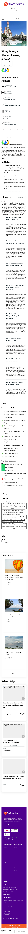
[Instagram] (8, 838)
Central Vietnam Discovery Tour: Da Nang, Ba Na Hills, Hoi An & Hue (13, 705)
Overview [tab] (5, 130)
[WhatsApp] (3, 466)
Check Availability (22, 931)
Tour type (7, 103)
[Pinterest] (12, 838)
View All (14, 673)
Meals (6, 110)
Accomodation (8, 91)
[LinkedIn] (16, 838)
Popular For (7, 122)
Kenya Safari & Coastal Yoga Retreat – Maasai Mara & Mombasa (14, 577)
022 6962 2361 (6, 914)
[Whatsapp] (2, 70)
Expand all (20, 197)
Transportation (8, 85)
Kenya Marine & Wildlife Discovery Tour (13, 616)
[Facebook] (5, 70)
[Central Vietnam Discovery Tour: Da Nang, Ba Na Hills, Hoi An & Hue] (14, 693)
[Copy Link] (8, 70)
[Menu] (12, 14)
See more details (13, 709)
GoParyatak (12, 8)
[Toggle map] (23, 698)
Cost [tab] (18, 130)
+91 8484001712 (6, 913)
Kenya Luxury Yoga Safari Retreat (13, 653)
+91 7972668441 (6, 911)
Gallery (14, 43)
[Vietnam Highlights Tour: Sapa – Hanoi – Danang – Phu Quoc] (14, 766)
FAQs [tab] (23, 130)
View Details (14, 591)
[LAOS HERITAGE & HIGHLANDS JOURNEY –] (14, 731)
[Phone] (3, 469)
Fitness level (8, 116)
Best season (7, 97)
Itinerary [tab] (12, 130)
